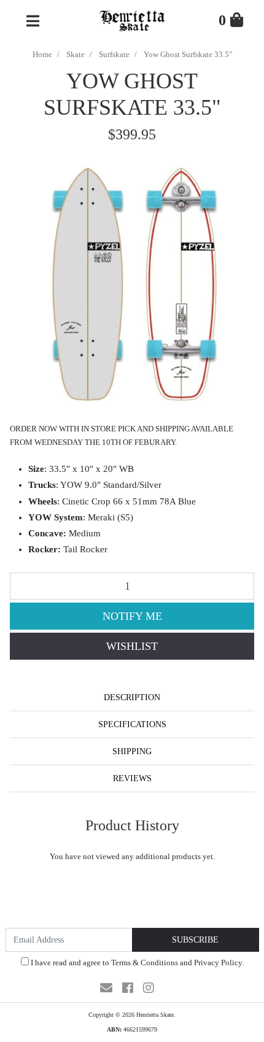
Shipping (132, 751)
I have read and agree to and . (136, 962)
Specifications (132, 724)
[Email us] (106, 988)
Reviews (132, 778)
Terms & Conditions (144, 962)
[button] (132, 646)
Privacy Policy (218, 962)
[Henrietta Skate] (131, 19)
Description (132, 697)
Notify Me (132, 616)
